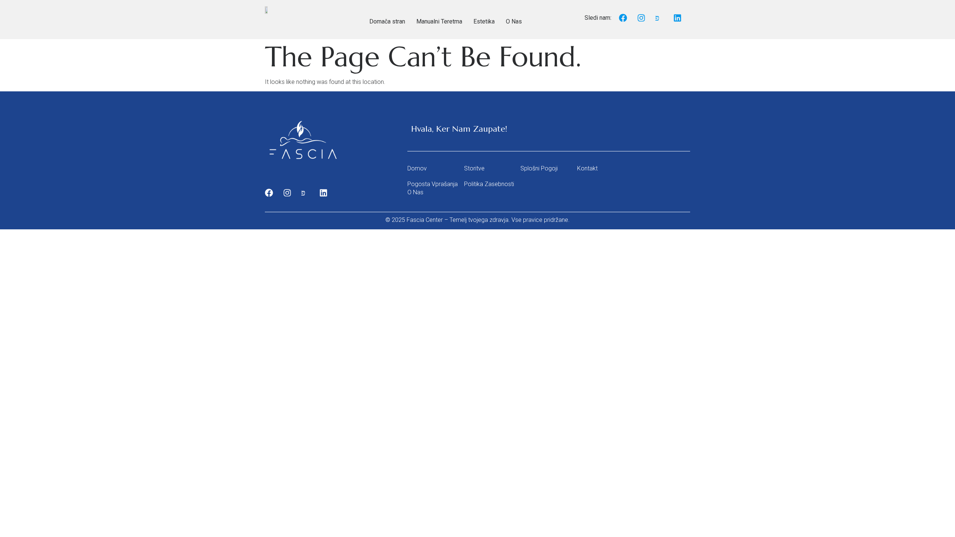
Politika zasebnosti (489, 184)
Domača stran (387, 21)
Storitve (474, 168)
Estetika (484, 21)
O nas (415, 192)
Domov (417, 168)
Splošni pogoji (539, 168)
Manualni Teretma (439, 21)
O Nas (514, 21)
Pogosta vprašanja (432, 184)
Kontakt (587, 168)
